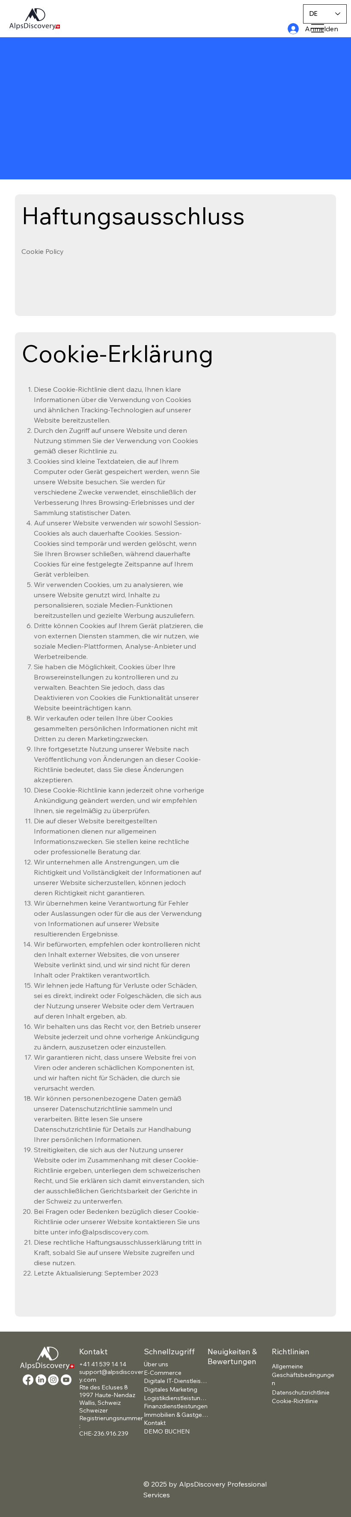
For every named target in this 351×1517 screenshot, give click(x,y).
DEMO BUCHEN (167, 1431)
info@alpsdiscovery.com (108, 1232)
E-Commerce (162, 1373)
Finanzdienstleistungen (176, 1406)
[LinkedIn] (41, 1379)
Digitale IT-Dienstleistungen (176, 1381)
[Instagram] (53, 1379)
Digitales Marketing (170, 1389)
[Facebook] (28, 1379)
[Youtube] (66, 1379)
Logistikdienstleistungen (176, 1398)
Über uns (156, 1364)
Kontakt (155, 1423)
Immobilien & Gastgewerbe (176, 1415)
